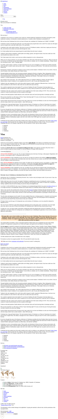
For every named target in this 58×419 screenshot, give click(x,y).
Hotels (4, 4)
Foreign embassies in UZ (11, 32)
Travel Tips (5, 10)
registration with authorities (18, 241)
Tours (4, 3)
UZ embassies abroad (11, 31)
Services (5, 11)
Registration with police (8, 28)
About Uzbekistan (7, 8)
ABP (10, 411)
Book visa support (5, 243)
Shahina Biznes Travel (6, 405)
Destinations (6, 7)
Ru (4, 19)
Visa (4, 6)
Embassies (5, 30)
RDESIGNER (10, 412)
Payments (5, 397)
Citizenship (3, 151)
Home (2, 137)
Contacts (5, 12)
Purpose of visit (4, 140)
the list (31, 189)
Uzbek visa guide (7, 27)
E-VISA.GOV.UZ (51, 186)
